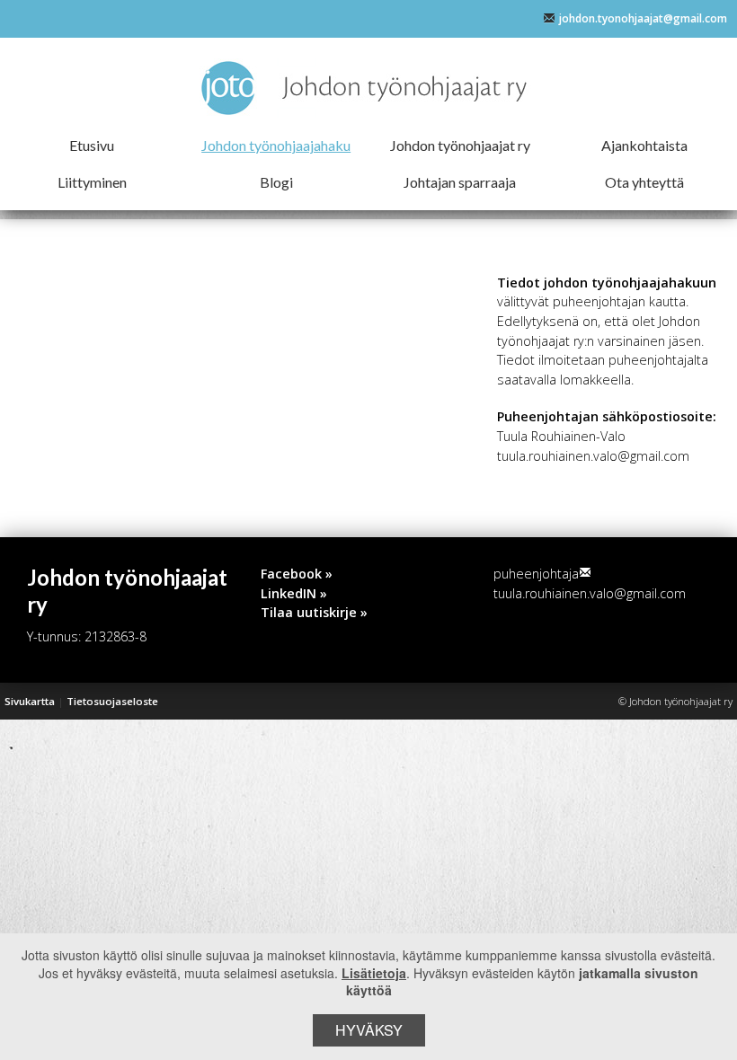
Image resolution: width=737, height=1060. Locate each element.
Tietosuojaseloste (112, 701)
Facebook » (297, 573)
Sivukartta (29, 701)
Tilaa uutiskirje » (314, 612)
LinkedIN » (294, 593)
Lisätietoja (374, 973)
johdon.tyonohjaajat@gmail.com (643, 18)
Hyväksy (369, 1030)
